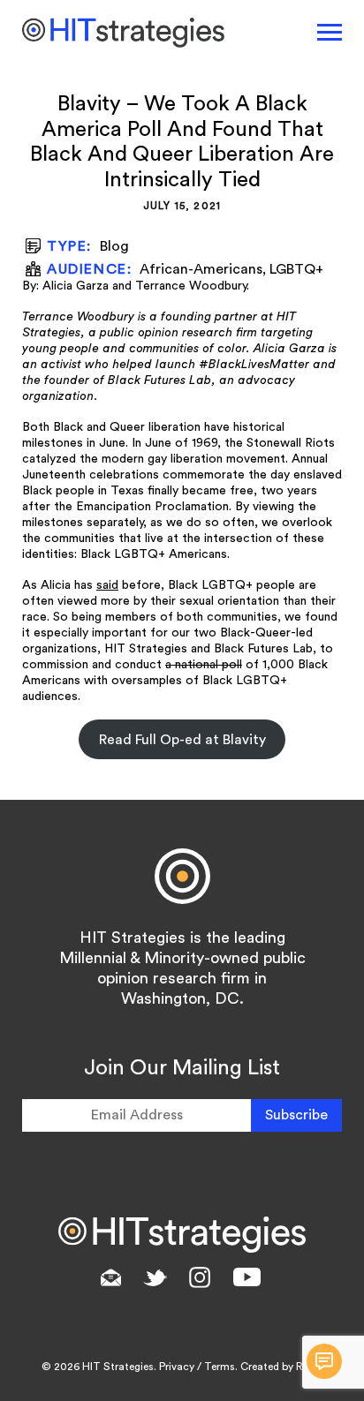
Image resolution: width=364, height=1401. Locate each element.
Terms (219, 1366)
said (107, 585)
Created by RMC (280, 1366)
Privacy (176, 1366)
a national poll (203, 665)
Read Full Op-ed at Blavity (182, 740)
